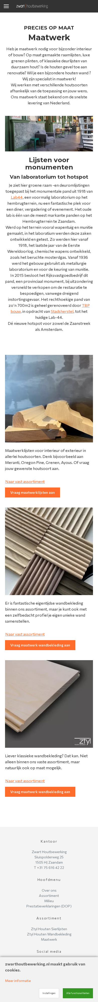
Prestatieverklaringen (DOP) (49, 906)
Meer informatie (18, 980)
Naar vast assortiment (25, 481)
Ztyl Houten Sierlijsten (49, 929)
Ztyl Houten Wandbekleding (49, 934)
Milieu (49, 901)
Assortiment (49, 895)
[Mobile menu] (6, 6)
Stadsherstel (62, 311)
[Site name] (32, 6)
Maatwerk (49, 939)
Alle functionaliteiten (77, 993)
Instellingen (49, 993)
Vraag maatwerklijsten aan (32, 492)
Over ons (49, 890)
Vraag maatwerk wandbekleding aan (40, 645)
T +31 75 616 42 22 (49, 867)
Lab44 (17, 197)
